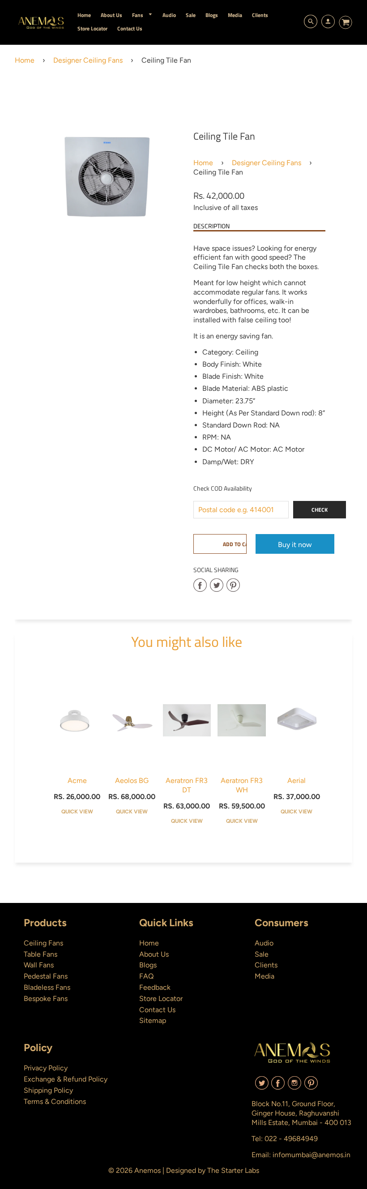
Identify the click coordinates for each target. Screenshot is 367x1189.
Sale (262, 954)
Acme (77, 780)
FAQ (146, 976)
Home (24, 60)
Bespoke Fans (46, 998)
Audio (264, 943)
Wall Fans (39, 965)
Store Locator (161, 998)
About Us (154, 954)
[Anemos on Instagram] (294, 1086)
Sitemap (152, 1020)
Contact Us (157, 1009)
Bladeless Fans (47, 987)
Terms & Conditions (55, 1101)
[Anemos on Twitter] (262, 1086)
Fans (138, 15)
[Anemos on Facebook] (278, 1086)
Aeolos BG (132, 780)
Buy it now (295, 544)
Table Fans (40, 954)
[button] (219, 544)
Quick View (77, 811)
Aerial (296, 780)
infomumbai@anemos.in (311, 1155)
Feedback (155, 987)
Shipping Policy (48, 1090)
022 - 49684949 (291, 1138)
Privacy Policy (46, 1068)
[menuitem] (84, 15)
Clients (266, 965)
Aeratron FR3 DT (187, 785)
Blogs (148, 965)
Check (320, 509)
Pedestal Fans (46, 976)
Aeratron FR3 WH (242, 785)
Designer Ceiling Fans (88, 60)
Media (264, 976)
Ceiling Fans (43, 943)
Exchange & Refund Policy (65, 1079)
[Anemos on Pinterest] (311, 1086)
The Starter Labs (233, 1170)
